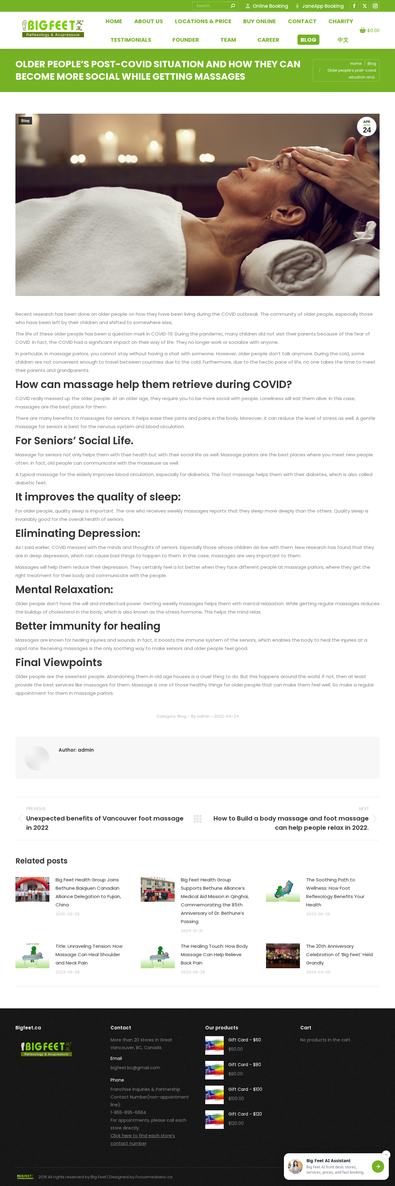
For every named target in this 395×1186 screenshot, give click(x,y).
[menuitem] (343, 40)
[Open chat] (378, 1166)
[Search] (233, 6)
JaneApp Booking (323, 6)
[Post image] (32, 889)
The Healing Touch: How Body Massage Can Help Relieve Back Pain (214, 954)
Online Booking (270, 6)
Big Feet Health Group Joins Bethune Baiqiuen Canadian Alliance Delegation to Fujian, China (88, 892)
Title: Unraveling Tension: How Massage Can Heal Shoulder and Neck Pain (89, 954)
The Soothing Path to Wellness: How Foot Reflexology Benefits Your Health (335, 892)
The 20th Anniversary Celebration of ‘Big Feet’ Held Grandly (339, 954)
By (200, 716)
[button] (336, 1166)
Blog (25, 121)
